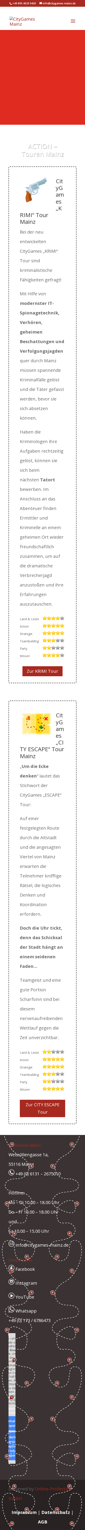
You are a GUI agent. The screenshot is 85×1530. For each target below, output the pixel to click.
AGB (42, 1522)
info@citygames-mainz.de (41, 1245)
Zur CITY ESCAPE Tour (43, 1108)
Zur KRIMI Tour (42, 671)
